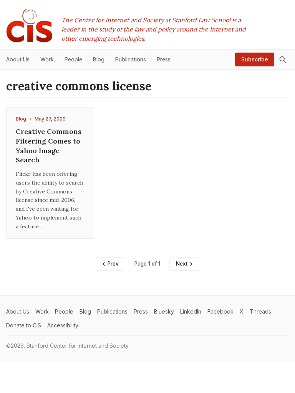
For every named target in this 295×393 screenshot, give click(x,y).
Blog (21, 119)
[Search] (283, 59)
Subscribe (254, 59)
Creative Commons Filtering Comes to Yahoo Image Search (48, 145)
